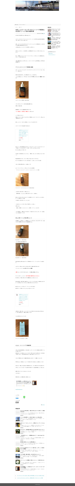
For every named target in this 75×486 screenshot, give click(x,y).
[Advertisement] (37, 17)
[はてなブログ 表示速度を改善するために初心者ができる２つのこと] (18, 431)
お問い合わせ (16, 24)
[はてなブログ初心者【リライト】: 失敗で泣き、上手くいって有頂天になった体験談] (18, 449)
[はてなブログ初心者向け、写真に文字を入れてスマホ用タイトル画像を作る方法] (18, 412)
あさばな (43, 404)
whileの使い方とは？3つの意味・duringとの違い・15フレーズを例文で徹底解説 (55, 30)
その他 (44, 33)
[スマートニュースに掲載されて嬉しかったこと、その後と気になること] (18, 462)
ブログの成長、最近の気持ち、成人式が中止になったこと (30, 454)
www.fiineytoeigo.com (19, 389)
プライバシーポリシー (22, 24)
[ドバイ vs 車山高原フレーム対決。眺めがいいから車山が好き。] (18, 419)
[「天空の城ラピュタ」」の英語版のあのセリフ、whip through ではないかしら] (18, 437)
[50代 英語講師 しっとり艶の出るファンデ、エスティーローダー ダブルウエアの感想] (18, 468)
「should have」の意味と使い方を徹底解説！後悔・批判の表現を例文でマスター (56, 47)
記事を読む (21, 415)
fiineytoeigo (38, 484)
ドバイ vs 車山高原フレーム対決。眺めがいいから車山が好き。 (31, 417)
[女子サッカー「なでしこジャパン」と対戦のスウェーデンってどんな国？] (18, 425)
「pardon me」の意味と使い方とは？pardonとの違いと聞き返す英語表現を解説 (56, 38)
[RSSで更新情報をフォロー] (58, 1)
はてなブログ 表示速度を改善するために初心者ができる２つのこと (32, 429)
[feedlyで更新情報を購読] (57, 1)
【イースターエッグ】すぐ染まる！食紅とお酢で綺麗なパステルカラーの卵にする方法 (30, 475)
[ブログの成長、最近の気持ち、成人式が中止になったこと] (18, 456)
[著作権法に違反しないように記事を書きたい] (18, 444)
